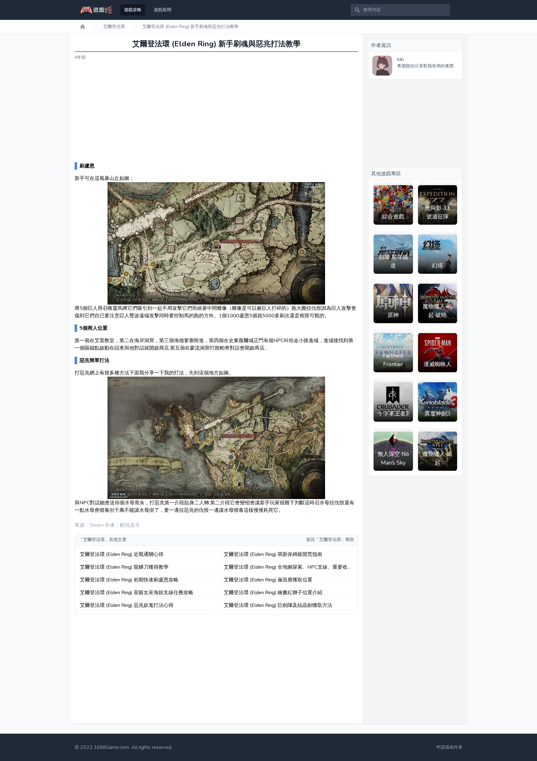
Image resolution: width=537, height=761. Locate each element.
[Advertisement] (216, 111)
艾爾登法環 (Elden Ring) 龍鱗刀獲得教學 (124, 567)
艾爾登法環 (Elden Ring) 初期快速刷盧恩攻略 (129, 579)
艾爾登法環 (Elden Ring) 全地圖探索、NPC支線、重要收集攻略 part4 (288, 567)
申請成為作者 (449, 747)
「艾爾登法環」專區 (334, 540)
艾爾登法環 (114, 27)
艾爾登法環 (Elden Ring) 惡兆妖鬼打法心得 (126, 605)
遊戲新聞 (162, 10)
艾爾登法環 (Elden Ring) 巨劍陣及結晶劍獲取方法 (278, 605)
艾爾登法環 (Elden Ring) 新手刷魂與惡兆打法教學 (190, 27)
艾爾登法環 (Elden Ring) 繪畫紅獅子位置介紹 (273, 592)
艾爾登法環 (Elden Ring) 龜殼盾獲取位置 (268, 579)
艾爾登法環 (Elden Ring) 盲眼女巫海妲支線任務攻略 (136, 592)
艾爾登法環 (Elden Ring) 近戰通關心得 (121, 554)
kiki (400, 59)
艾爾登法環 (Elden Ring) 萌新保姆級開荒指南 (273, 554)
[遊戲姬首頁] (83, 27)
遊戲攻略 (132, 10)
